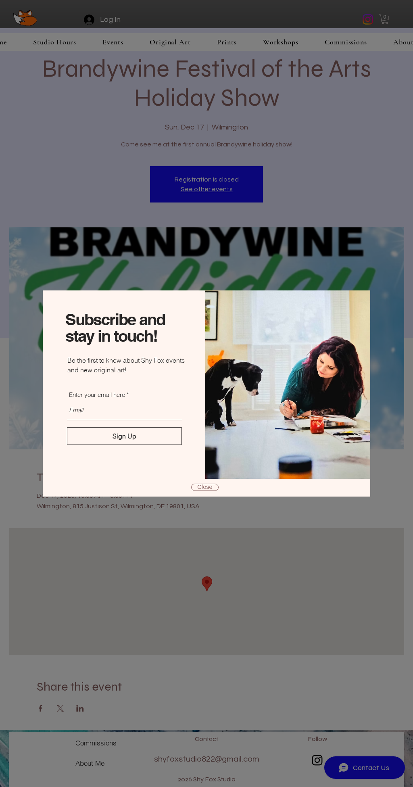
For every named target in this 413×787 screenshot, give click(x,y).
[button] (205, 487)
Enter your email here (97, 395)
